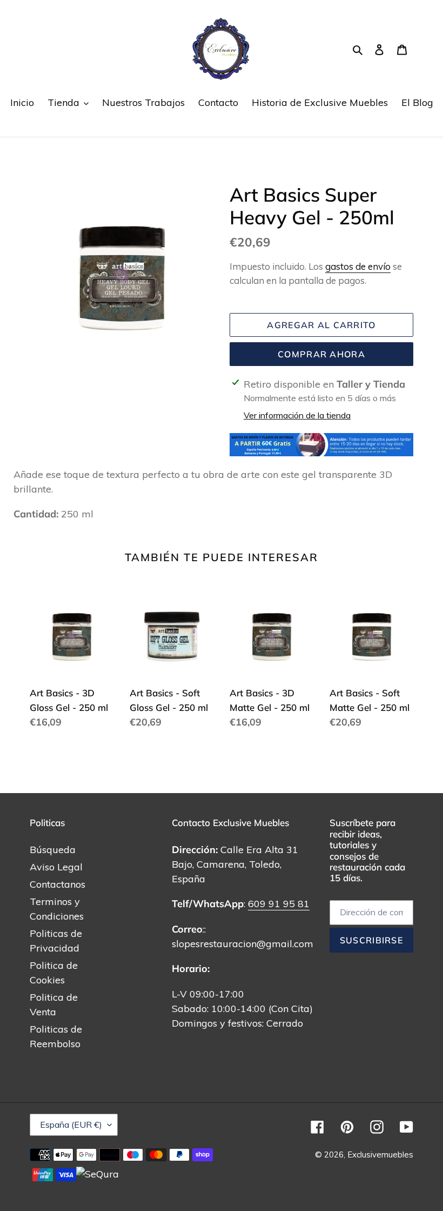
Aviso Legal (56, 867)
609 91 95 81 (279, 903)
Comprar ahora (321, 354)
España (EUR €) (71, 1124)
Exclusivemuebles (380, 1154)
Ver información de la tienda (297, 415)
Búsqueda (53, 849)
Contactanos (57, 884)
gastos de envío (358, 266)
